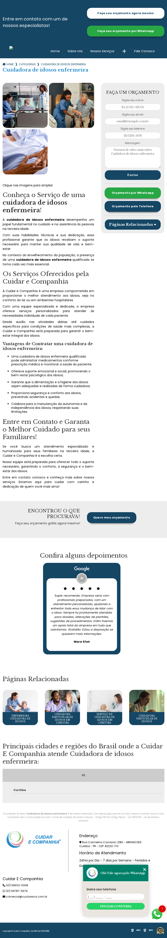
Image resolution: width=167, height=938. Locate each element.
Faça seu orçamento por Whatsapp (125, 31)
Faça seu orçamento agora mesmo (125, 13)
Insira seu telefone (101, 889)
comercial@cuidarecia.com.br (26, 896)
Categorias (27, 64)
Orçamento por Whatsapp (133, 193)
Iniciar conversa (116, 906)
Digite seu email (132, 114)
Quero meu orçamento (111, 517)
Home (55, 51)
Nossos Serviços (102, 51)
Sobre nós (75, 51)
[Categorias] (124, 51)
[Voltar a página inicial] (28, 49)
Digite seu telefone (133, 128)
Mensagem (132, 143)
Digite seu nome (132, 100)
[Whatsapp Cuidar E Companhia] (157, 913)
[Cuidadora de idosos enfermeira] (25, 105)
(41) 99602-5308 (16, 885)
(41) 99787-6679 (16, 891)
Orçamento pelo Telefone (133, 206)
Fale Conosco (144, 51)
